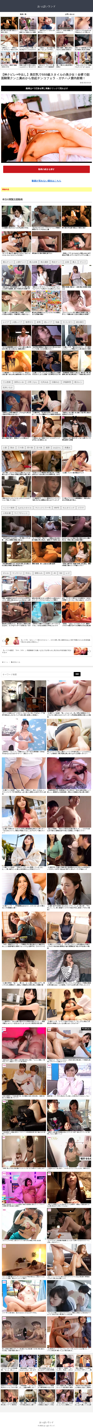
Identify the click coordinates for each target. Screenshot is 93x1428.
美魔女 (67, 447)
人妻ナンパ (21, 262)
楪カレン (78, 382)
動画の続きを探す (46, 169)
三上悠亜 (7, 382)
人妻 (5, 447)
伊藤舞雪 (67, 382)
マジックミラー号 (43, 508)
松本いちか (8, 387)
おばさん (57, 447)
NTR (48, 573)
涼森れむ (56, 382)
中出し (28, 573)
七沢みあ (44, 382)
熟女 (12, 447)
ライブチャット (21, 513)
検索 (77, 674)
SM (60, 573)
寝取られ (39, 573)
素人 (74, 262)
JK (55, 573)
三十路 (21, 447)
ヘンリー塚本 (9, 508)
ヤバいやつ (67, 322)
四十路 (30, 447)
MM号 (56, 508)
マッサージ (17, 573)
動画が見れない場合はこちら (46, 181)
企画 (67, 262)
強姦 (57, 322)
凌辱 (39, 322)
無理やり (29, 322)
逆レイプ (48, 322)
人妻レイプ (17, 322)
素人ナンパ (8, 262)
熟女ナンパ (56, 262)
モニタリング (68, 508)
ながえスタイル (25, 508)
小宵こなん (32, 382)
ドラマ (81, 508)
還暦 (48, 447)
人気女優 (7, 513)
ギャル (6, 573)
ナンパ (83, 262)
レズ (68, 573)
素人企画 (33, 262)
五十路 (39, 447)
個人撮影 (44, 262)
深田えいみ (19, 382)
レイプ (6, 322)
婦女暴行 (80, 322)
